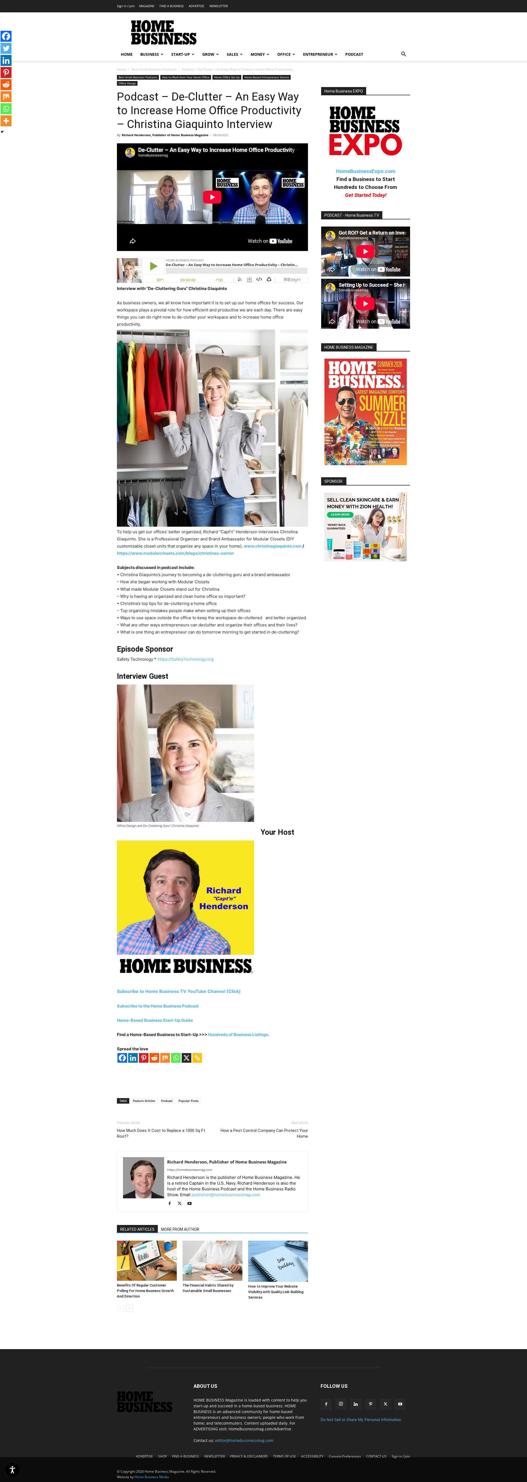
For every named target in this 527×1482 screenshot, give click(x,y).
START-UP (180, 54)
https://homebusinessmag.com (189, 1170)
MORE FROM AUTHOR (180, 1229)
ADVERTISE (196, 6)
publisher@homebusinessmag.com (226, 1194)
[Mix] (165, 1058)
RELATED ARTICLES (137, 1229)
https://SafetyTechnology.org (186, 659)
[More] (6, 120)
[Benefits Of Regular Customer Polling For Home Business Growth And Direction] (147, 1260)
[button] (403, 54)
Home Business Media (151, 1477)
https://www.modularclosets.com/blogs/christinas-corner (175, 553)
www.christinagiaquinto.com (273, 546)
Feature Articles (144, 1101)
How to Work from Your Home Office (185, 77)
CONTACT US (376, 1456)
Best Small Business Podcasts (154, 69)
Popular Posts (188, 1101)
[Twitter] (6, 48)
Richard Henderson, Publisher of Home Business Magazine (165, 135)
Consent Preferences (345, 1456)
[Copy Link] (197, 1058)
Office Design (127, 83)
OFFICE (284, 54)
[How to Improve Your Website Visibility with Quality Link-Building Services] (278, 1261)
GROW (208, 54)
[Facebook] (122, 1058)
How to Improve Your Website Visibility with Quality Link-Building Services (276, 1291)
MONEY (258, 54)
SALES (232, 54)
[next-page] (129, 1308)
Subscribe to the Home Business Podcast (158, 1006)
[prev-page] (120, 1308)
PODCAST (354, 54)
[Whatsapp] (176, 1058)
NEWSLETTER (218, 6)
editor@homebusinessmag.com (244, 1440)
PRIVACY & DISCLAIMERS (249, 1456)
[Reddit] (154, 1058)
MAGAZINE (146, 6)
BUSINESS (149, 54)
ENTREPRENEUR (318, 54)
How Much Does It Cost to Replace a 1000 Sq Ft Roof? (161, 1133)
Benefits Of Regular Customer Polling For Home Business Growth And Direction (145, 1290)
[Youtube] (191, 1204)
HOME (127, 54)
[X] (186, 1058)
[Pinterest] (143, 1058)
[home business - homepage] (148, 1410)
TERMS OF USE (284, 1456)
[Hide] (2, 132)
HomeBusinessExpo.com (366, 171)
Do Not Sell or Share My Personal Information (361, 1419)
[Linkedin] (133, 1058)
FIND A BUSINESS (171, 6)
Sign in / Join (126, 6)
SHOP (162, 1456)
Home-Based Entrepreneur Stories (266, 77)
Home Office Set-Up (227, 77)
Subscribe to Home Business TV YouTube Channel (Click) (179, 991)
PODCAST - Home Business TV (351, 215)
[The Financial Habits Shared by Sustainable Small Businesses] (212, 1260)
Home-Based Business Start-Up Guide (155, 1020)
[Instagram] (340, 1404)
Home (121, 69)
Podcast (166, 1101)
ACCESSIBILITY (312, 1456)
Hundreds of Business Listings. (238, 1034)
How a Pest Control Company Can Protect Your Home (264, 1133)
